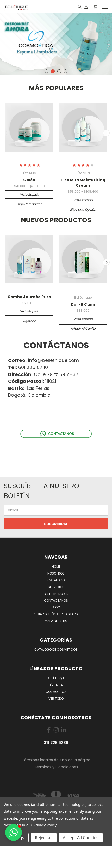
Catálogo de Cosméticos (56, 649)
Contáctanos (56, 600)
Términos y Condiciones (56, 767)
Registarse (70, 614)
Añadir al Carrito (83, 328)
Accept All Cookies (80, 838)
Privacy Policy (44, 825)
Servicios (56, 587)
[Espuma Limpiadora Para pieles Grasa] (56, 43)
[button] (13, 832)
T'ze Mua (56, 685)
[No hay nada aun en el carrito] (95, 6)
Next (106, 133)
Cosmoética (56, 692)
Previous (6, 133)
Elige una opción (29, 204)
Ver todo (56, 698)
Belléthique (56, 678)
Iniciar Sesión (45, 614)
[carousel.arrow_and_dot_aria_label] (46, 71)
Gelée (29, 180)
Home (56, 566)
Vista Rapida (29, 194)
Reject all (43, 838)
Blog (56, 607)
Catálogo (56, 580)
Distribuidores (56, 593)
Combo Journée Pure (29, 296)
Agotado (29, 321)
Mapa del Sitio (56, 621)
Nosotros (56, 573)
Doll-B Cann (83, 304)
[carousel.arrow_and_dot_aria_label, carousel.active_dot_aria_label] (53, 71)
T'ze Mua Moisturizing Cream (83, 182)
